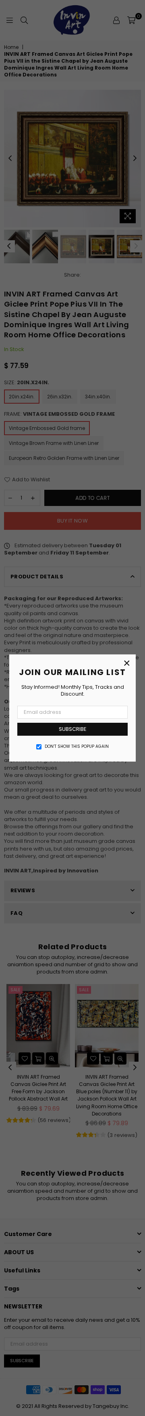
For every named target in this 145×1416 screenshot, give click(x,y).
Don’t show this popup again (77, 746)
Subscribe (73, 729)
